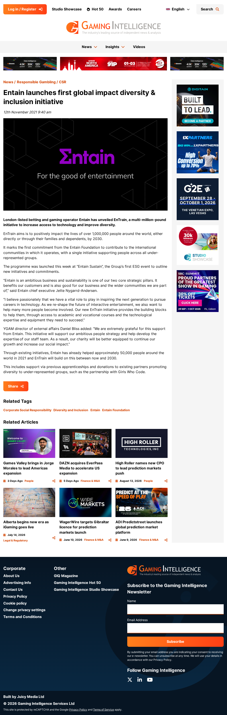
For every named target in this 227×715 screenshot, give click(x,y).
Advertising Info (17, 583)
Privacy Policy (15, 596)
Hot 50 (98, 9)
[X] (129, 679)
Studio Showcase (67, 9)
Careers (134, 9)
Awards (115, 9)
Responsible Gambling (36, 82)
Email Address (137, 620)
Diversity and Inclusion (70, 410)
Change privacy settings (24, 610)
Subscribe (175, 641)
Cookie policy (15, 603)
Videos (139, 47)
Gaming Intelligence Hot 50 (77, 583)
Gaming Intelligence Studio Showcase (86, 589)
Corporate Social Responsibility (27, 410)
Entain (95, 410)
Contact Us (13, 589)
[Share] (53, 481)
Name (131, 601)
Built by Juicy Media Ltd (23, 697)
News (8, 82)
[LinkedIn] (139, 679)
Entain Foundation (116, 410)
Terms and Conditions (22, 617)
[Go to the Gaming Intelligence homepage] (113, 27)
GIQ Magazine (66, 576)
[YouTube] (150, 679)
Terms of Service (103, 709)
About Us (11, 576)
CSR (62, 82)
